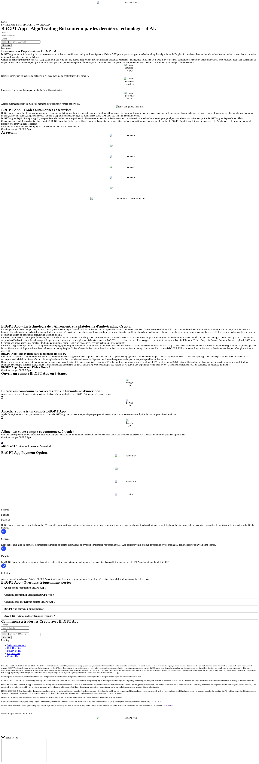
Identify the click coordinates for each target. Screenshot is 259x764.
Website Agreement (16, 645)
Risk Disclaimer (14, 648)
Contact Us (12, 656)
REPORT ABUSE (157, 701)
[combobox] (6, 42)
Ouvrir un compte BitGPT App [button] (16, 129)
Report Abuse (13, 653)
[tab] (129, 587)
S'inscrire (6, 45)
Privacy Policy (14, 650)
